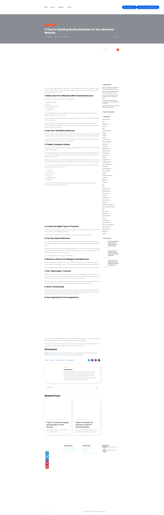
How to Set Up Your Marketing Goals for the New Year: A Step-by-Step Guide (110, 96)
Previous (49, 387)
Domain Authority (106, 150)
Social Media (105, 213)
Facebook (92, 360)
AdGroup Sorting (106, 119)
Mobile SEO (104, 182)
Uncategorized (105, 220)
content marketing (61, 360)
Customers (104, 146)
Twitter (89, 360)
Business (104, 137)
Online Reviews (105, 193)
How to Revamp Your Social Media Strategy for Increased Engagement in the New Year (110, 102)
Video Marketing (105, 222)
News (103, 186)
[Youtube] (47, 467)
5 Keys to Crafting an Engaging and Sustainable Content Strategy (57, 424)
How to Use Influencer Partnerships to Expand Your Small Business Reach (110, 88)
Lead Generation (106, 171)
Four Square (105, 155)
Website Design (105, 229)
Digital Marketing (70, 360)
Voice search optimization (108, 224)
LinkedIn (99, 360)
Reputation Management (107, 204)
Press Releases (105, 200)
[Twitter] (47, 456)
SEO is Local (105, 211)
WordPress (104, 231)
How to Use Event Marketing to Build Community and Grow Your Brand (110, 92)
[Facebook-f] (47, 460)
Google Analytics (106, 159)
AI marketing (105, 124)
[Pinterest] (47, 463)
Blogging (104, 132)
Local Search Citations (107, 175)
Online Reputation (106, 191)
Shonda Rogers (48, 36)
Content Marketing (50, 24)
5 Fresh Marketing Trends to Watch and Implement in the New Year (110, 106)
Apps (103, 128)
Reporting (104, 202)
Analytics (104, 126)
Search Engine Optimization (108, 206)
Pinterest (95, 360)
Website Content (106, 226)
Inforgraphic (105, 166)
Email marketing (105, 153)
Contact (69, 7)
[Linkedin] (47, 453)
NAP (103, 184)
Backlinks (53, 360)
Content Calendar (106, 139)
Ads (103, 121)
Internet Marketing (106, 168)
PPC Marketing (105, 197)
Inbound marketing (106, 164)
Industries (61, 7)
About (46, 7)
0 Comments (66, 36)
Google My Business (106, 162)
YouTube (104, 233)
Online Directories (106, 188)
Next (96, 387)
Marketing (104, 179)
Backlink (47, 360)
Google (103, 157)
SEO (103, 209)
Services (52, 7)
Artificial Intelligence (106, 130)
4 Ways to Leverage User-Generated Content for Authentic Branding (84, 424)
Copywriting (104, 144)
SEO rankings (60, 353)
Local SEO (104, 177)
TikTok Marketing (106, 215)
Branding (104, 135)
